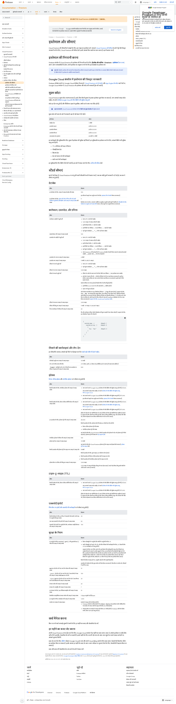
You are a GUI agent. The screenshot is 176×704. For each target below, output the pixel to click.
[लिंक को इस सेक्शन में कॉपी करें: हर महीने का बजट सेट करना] (77, 629)
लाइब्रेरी (28, 679)
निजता (31, 700)
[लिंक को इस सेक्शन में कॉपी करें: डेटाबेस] (57, 183)
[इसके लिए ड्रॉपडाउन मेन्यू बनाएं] (24, 2)
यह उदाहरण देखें (101, 434)
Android (49, 692)
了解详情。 (102, 19)
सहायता (77, 2)
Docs (56, 2)
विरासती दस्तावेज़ (130, 685)
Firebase (51, 37)
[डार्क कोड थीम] (125, 317)
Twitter (78, 676)
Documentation (9, 8)
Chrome (58, 692)
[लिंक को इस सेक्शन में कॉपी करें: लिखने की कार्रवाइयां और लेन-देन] (82, 348)
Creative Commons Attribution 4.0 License (87, 654)
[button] (11, 29)
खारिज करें (157, 27)
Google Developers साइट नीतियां (72, 656)
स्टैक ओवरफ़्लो (130, 673)
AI (28, 12)
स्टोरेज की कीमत (95, 163)
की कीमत (104, 48)
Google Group (130, 676)
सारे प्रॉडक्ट (92, 692)
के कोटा (112, 83)
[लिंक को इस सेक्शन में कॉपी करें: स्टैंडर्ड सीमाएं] (65, 171)
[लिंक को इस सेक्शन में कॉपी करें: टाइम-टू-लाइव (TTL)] (72, 474)
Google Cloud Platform (79, 692)
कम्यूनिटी (67, 2)
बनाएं (20, 2)
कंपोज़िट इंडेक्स (67, 379)
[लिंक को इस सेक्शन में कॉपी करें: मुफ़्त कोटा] (62, 93)
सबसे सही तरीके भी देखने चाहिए (90, 352)
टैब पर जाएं (118, 63)
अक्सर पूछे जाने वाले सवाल (132, 682)
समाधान (39, 2)
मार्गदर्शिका (29, 670)
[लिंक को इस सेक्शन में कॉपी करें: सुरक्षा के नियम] (64, 533)
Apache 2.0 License (118, 654)
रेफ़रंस (54, 12)
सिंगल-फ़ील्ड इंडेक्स (54, 379)
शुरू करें (168, 27)
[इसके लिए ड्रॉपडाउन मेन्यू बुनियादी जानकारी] (24, 12)
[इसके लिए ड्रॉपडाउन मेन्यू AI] (31, 12)
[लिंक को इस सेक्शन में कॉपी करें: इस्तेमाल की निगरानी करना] (80, 58)
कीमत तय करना (48, 2)
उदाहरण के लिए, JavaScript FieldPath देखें (101, 299)
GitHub (29, 682)
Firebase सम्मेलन (81, 673)
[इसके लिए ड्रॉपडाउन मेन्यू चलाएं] (33, 2)
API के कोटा (94, 83)
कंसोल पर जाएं (163, 2)
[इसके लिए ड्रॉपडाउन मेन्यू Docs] (60, 2)
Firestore (23, 8)
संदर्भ (28, 673)
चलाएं (29, 2)
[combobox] (123, 2)
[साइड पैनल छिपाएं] (22, 701)
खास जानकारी (6, 12)
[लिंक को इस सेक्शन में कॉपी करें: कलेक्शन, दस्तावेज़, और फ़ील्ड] (79, 210)
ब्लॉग (155, 2)
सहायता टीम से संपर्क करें (132, 670)
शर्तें (27, 700)
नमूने (28, 676)
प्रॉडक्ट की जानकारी (131, 679)
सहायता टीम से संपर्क (106, 195)
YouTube (79, 679)
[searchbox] (12, 17)
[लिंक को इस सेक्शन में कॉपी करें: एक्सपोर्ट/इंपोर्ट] (64, 504)
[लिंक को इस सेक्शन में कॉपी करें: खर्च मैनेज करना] (68, 619)
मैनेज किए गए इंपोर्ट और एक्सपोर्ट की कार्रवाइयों (62, 507)
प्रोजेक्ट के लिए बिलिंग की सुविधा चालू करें (73, 100)
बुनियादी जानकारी (17, 12)
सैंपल (61, 12)
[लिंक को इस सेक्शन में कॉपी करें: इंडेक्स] (56, 375)
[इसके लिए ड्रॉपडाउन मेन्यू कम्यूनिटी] (71, 2)
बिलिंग (63, 641)
